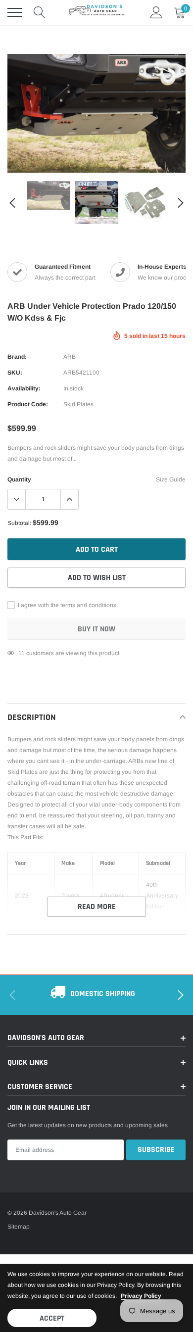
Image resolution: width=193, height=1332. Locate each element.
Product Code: (27, 404)
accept (52, 1318)
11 (21, 653)
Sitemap (18, 1226)
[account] (156, 12)
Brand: (17, 356)
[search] (40, 12)
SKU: (14, 372)
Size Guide (171, 479)
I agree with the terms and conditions (66, 605)
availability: (24, 388)
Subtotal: (19, 523)
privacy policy (141, 1295)
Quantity (19, 479)
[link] (22, 158)
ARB (69, 356)
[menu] (14, 12)
